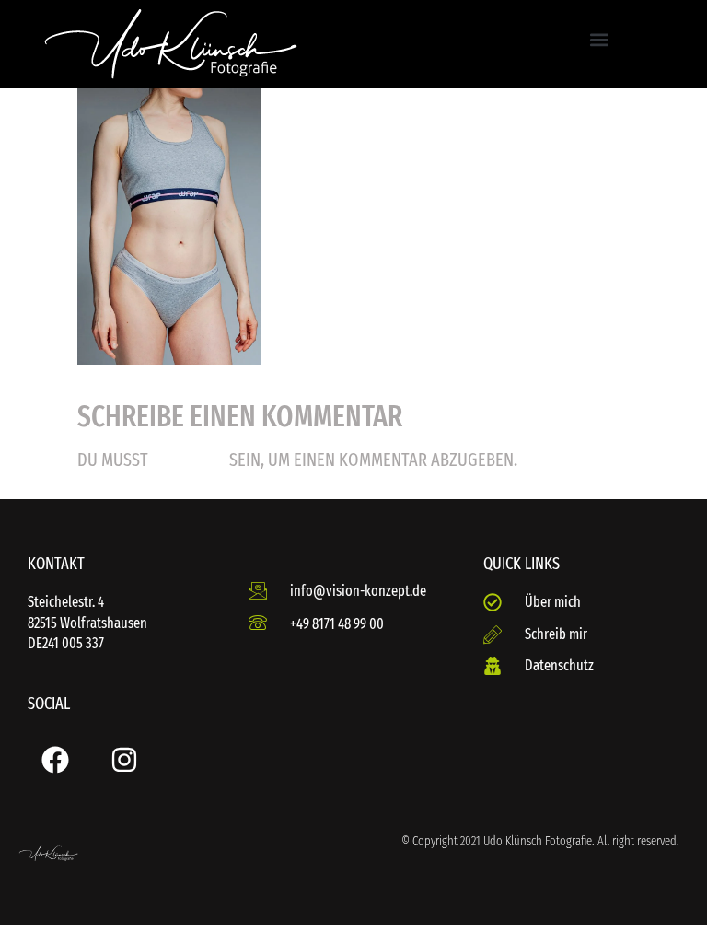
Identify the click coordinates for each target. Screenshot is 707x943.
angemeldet (189, 461)
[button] (599, 40)
